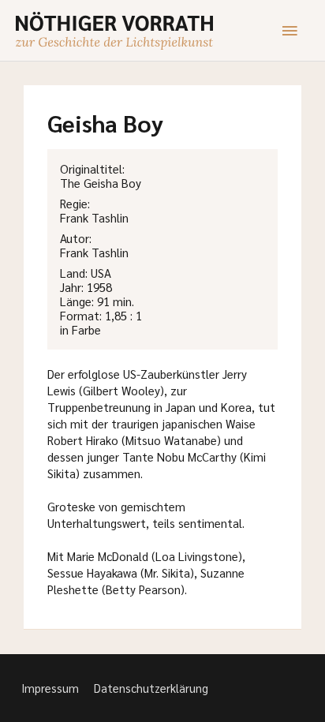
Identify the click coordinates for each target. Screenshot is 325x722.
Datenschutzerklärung (151, 687)
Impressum (50, 687)
